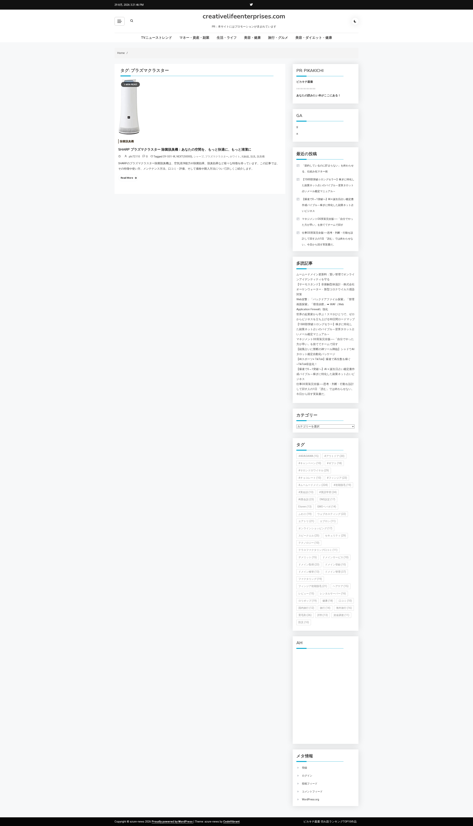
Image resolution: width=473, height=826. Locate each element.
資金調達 (341, 615)
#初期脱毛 (342, 484)
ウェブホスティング (331, 513)
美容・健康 (252, 37)
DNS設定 (327, 499)
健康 (327, 600)
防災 (303, 622)
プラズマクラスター (216, 156)
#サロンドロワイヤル (313, 470)
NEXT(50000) (184, 156)
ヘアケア (340, 586)
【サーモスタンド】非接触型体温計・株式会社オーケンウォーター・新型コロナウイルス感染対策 (325, 289)
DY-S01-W (169, 156)
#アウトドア (334, 456)
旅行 (325, 607)
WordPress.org (310, 799)
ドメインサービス (335, 557)
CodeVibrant (231, 821)
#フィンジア (337, 477)
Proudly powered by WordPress (172, 821)
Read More (127, 177)
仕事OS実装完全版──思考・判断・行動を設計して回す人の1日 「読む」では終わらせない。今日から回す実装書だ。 (327, 238)
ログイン (307, 775)
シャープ (198, 156)
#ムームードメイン (313, 484)
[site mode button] (355, 21)
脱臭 (253, 156)
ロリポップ (307, 600)
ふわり (305, 513)
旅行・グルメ (278, 37)
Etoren (305, 506)
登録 (304, 767)
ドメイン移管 (308, 571)
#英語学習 (328, 492)
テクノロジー (308, 542)
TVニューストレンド (156, 37)
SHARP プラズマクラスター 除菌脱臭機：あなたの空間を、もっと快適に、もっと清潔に (184, 149)
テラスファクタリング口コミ (317, 549)
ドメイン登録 (335, 564)
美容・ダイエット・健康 (313, 37)
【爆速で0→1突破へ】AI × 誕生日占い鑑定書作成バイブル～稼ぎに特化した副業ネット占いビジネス (328, 205)
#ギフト (334, 463)
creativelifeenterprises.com (244, 16)
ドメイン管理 (335, 571)
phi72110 (134, 156)
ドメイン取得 (308, 564)
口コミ (345, 600)
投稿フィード (309, 783)
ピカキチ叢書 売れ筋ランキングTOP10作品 (330, 821)
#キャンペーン (309, 463)
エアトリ (306, 521)
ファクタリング (310, 578)
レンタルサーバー (333, 593)
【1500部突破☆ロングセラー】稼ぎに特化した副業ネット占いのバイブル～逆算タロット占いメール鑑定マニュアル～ (328, 185)
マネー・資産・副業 (194, 37)
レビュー (306, 593)
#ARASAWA (308, 456)
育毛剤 (305, 615)
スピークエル (308, 535)
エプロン (328, 521)
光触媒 (245, 156)
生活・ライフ (227, 37)
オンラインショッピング (315, 528)
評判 (322, 615)
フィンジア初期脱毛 (312, 586)
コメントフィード (312, 791)
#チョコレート (309, 477)
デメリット (307, 557)
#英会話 (305, 492)
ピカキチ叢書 (304, 81)
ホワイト (235, 156)
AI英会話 (306, 499)
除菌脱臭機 (127, 141)
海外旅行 (344, 607)
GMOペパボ (326, 506)
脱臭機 (261, 156)
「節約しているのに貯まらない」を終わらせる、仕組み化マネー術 (328, 168)
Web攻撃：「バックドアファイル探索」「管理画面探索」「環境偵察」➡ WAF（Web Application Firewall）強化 (325, 304)
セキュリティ (335, 535)
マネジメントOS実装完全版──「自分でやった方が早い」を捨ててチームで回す (327, 221)
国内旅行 (306, 607)
